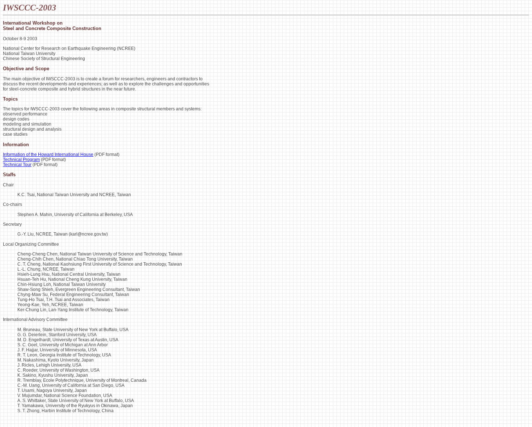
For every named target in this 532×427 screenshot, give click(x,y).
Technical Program (21, 159)
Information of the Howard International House (48, 154)
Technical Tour (17, 164)
